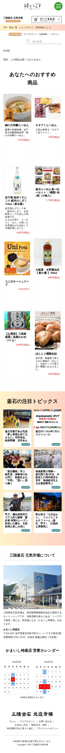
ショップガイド (26, 27)
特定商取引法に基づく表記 (20, 728)
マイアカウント (31, 34)
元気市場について (43, 27)
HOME (6, 50)
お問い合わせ (45, 721)
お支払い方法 (21, 725)
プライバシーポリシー (47, 728)
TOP (5, 27)
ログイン (55, 34)
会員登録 (43, 34)
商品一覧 (13, 27)
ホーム (13, 721)
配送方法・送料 (39, 725)
